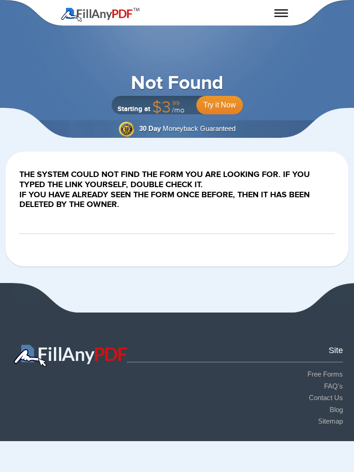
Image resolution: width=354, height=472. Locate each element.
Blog (336, 409)
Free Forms (325, 374)
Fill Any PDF (100, 15)
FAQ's (333, 386)
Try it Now (219, 105)
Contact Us (326, 397)
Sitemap (330, 421)
